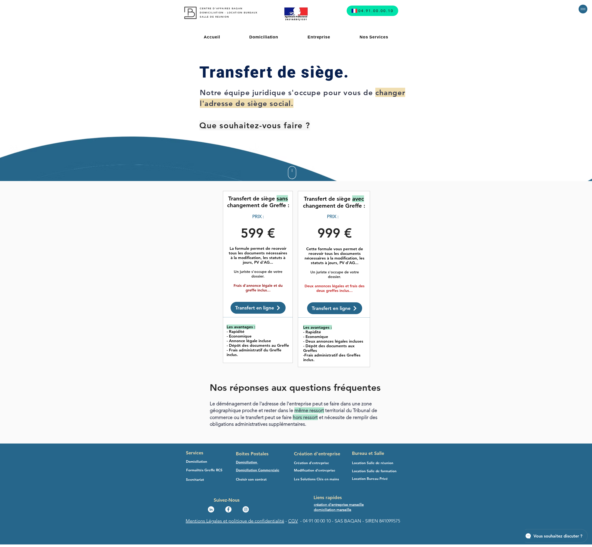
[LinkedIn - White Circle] (211, 509)
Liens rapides (328, 497)
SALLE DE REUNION (215, 16)
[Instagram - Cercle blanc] (246, 509)
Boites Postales (252, 453)
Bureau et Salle (368, 453)
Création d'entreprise (317, 453)
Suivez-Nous (227, 500)
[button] (583, 9)
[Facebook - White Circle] (228, 509)
